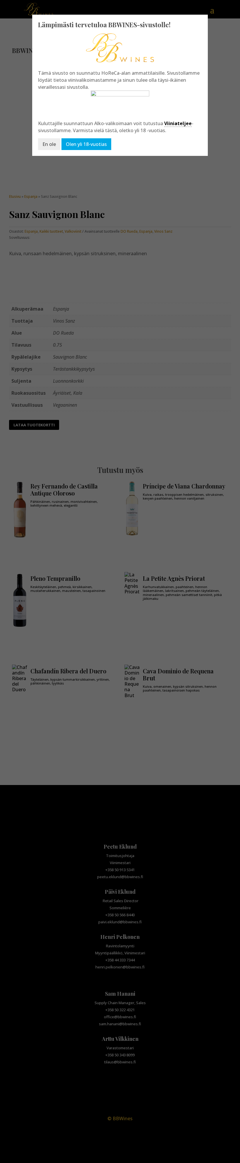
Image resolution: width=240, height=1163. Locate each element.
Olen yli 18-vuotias (86, 144)
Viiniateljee (178, 123)
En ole (49, 144)
